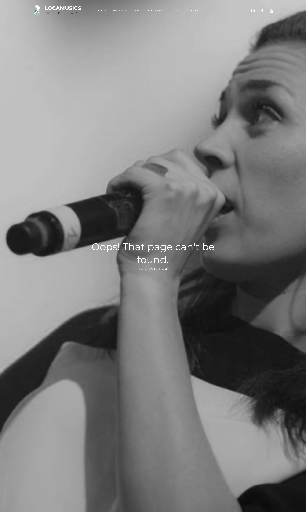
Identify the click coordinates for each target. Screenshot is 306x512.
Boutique (154, 10)
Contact (192, 10)
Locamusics (63, 8)
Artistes (135, 10)
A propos (174, 10)
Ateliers (117, 10)
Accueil (103, 10)
